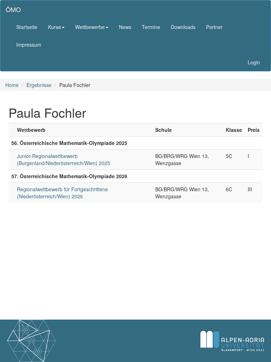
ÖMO (13, 9)
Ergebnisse (39, 84)
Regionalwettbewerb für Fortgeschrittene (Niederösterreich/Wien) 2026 (62, 193)
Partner (214, 26)
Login (254, 62)
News (125, 26)
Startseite (26, 26)
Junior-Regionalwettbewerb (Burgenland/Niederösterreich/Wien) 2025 (63, 159)
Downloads (183, 26)
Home (12, 84)
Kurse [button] (54, 26)
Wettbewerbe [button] (90, 26)
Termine (151, 26)
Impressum (28, 44)
